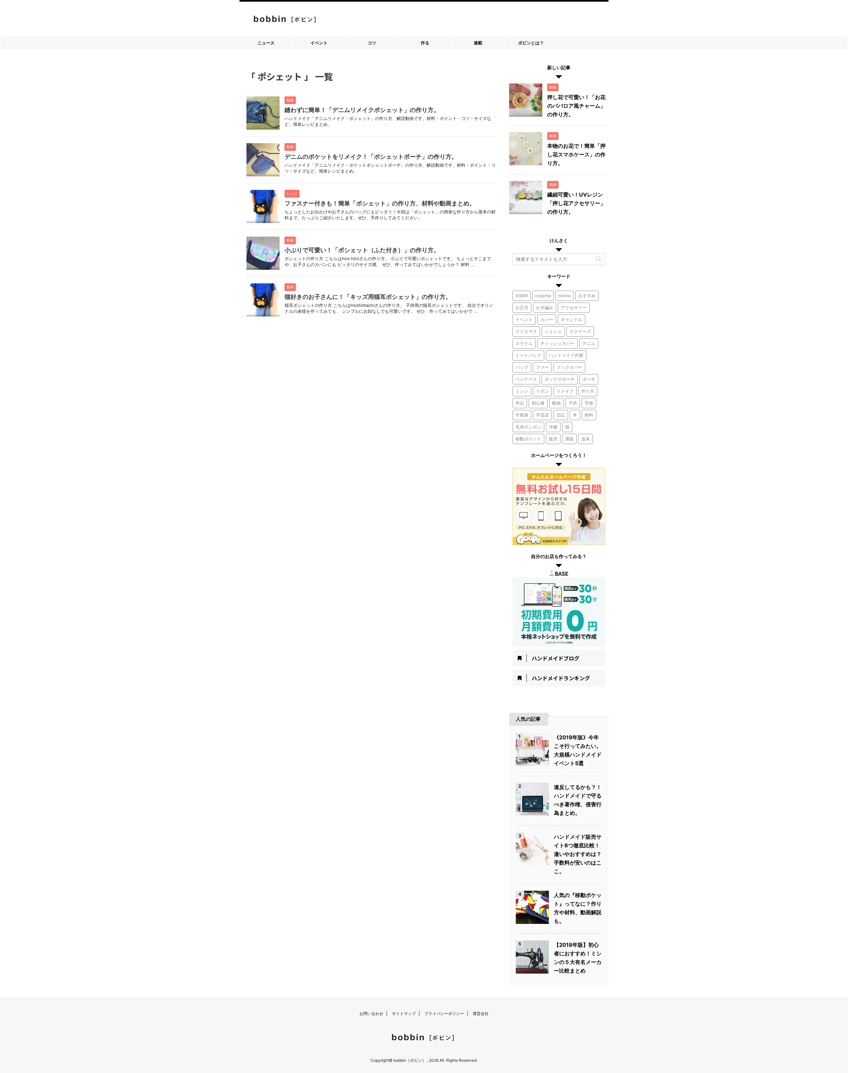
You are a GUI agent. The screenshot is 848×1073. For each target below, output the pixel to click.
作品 (519, 403)
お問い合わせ (371, 1013)
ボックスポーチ (560, 379)
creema (543, 295)
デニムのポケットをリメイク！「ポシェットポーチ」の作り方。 (371, 156)
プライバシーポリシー (444, 1013)
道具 (585, 438)
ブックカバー (569, 367)
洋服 (553, 426)
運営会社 (481, 1013)
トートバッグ (528, 355)
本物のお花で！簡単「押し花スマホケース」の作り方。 (576, 154)
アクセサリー (574, 307)
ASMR (521, 295)
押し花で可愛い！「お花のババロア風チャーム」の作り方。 (576, 106)
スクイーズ (580, 331)
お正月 (521, 307)
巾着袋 (521, 415)
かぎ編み (544, 307)
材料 (589, 415)
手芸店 (542, 415)
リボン (542, 391)
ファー (542, 367)
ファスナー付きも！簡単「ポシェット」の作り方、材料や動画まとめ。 (380, 203)
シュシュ (553, 331)
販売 (553, 438)
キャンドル (571, 319)
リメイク (565, 391)
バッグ (521, 367)
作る (425, 42)
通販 (569, 438)
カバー (546, 319)
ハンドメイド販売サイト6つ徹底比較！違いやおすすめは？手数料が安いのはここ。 (578, 854)
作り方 (587, 391)
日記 (560, 415)
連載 (478, 42)
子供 (572, 403)
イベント (319, 42)
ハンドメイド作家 (566, 355)
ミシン (521, 391)
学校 (589, 403)
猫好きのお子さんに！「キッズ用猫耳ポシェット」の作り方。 (368, 296)
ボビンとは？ (531, 42)
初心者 (538, 403)
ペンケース (526, 379)
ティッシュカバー (557, 343)
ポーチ (588, 379)
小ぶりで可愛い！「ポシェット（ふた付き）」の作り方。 (362, 250)
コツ (372, 42)
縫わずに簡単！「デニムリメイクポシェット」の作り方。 (362, 109)
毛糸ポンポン (528, 426)
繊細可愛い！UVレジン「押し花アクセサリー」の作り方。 (576, 203)
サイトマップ (404, 1013)
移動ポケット (528, 438)
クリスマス (526, 331)
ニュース (266, 42)
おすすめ (587, 295)
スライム (524, 343)
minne (564, 295)
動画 (556, 403)
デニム (588, 343)
